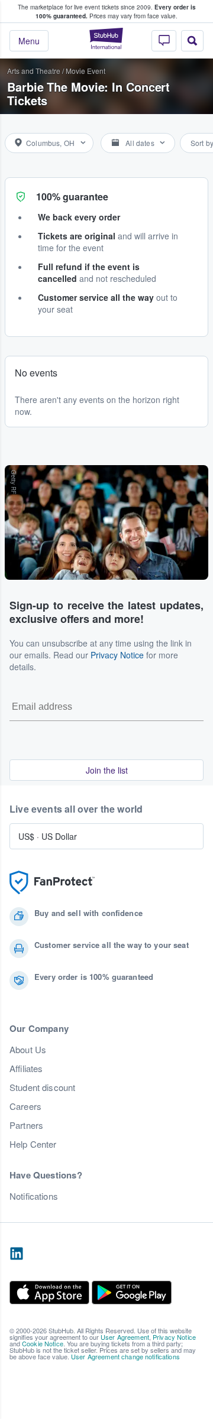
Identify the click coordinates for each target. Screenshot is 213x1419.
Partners (26, 1125)
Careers (25, 1106)
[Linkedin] (16, 1254)
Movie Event (85, 71)
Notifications (33, 1196)
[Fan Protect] (52, 883)
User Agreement (125, 1337)
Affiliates (26, 1068)
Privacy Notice (117, 655)
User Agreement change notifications (125, 1356)
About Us (27, 1049)
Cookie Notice (42, 1343)
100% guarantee (72, 196)
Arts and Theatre (33, 71)
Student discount (42, 1087)
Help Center (33, 1144)
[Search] (192, 40)
